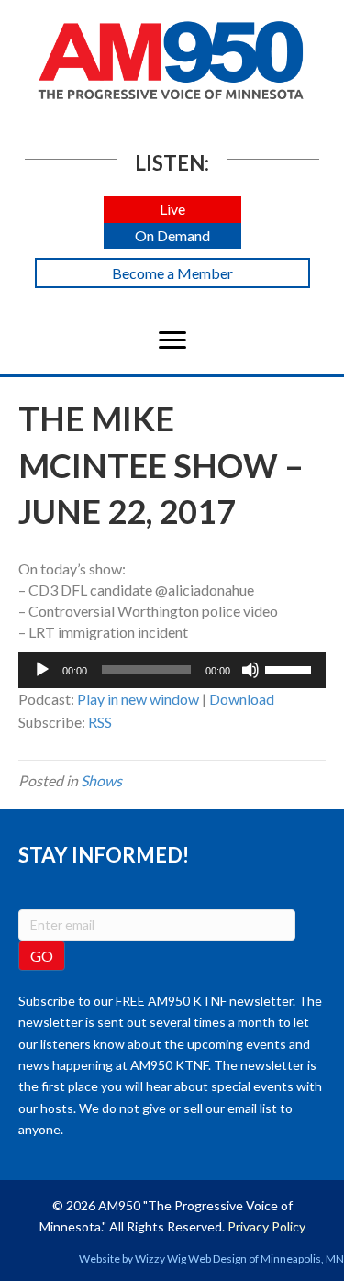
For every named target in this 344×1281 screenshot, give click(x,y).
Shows (101, 780)
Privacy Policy (266, 1226)
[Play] (42, 670)
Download (241, 698)
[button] (172, 209)
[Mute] (250, 670)
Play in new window (138, 698)
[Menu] (172, 340)
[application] (172, 670)
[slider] (290, 668)
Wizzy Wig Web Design (191, 1258)
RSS (100, 721)
